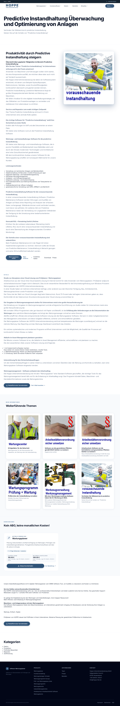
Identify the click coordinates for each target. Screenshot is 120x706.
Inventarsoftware (55, 6)
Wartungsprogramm (39, 684)
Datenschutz (107, 702)
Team (63, 671)
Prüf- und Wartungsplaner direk (43, 681)
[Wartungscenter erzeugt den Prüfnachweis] (23, 431)
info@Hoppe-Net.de (95, 680)
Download (47, 258)
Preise (54, 258)
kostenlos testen (36, 257)
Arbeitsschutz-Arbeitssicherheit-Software (46, 691)
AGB (113, 702)
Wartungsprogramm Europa (42, 678)
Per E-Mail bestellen (37, 385)
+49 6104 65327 (112, 1)
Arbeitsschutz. (87, 617)
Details (66, 6)
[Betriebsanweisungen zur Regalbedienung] (60, 431)
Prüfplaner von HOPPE (11, 617)
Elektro (6, 646)
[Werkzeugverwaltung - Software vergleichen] (60, 479)
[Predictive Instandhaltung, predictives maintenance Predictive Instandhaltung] (88, 78)
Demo (109, 6)
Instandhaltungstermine (40, 689)
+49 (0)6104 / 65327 (96, 677)
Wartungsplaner (41, 6)
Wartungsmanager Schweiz (42, 676)
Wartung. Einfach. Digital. (12, 612)
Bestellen (75, 6)
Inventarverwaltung (39, 673)
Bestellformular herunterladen (17, 385)
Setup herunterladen (26, 566)
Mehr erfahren (25, 257)
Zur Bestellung (49, 566)
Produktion (7, 648)
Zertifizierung (8, 653)
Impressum (100, 702)
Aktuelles (83, 6)
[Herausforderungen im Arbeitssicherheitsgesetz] (97, 431)
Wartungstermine (39, 686)
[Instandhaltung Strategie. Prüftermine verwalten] (23, 479)
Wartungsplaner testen (14, 257)
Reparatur (7, 652)
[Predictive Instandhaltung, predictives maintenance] (97, 479)
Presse (64, 673)
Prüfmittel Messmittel (11, 650)
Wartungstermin (38, 694)
